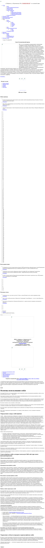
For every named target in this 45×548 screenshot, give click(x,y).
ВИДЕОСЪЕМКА (25, 379)
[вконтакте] (22, 79)
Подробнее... (2, 76)
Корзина (4, 86)
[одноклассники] (20, 79)
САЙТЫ (29, 378)
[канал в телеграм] (25, 79)
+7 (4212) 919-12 (26, 3)
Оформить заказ (6, 84)
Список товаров (6, 83)
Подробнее (5, 101)
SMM (32, 378)
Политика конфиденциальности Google (16, 512)
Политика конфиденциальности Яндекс (24, 513)
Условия (4, 85)
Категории (5, 87)
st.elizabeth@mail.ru (22, 343)
